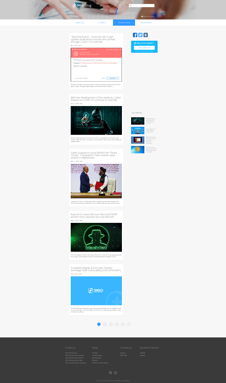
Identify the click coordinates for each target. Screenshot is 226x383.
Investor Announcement (100, 363)
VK (145, 35)
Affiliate (142, 353)
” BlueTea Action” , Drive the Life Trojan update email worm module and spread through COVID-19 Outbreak (93, 39)
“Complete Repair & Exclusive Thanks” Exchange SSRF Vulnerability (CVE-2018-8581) (96, 269)
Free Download (144, 48)
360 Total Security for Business (75, 363)
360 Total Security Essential (74, 355)
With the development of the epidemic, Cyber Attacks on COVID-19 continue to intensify (96, 99)
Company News (124, 22)
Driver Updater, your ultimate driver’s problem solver (151, 130)
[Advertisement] (144, 82)
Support (122, 353)
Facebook (135, 35)
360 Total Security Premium (74, 358)
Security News (146, 22)
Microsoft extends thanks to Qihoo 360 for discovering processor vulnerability (151, 150)
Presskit (94, 360)
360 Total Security (71, 353)
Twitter (140, 35)
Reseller (142, 355)
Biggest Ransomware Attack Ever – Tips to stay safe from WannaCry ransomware (151, 140)
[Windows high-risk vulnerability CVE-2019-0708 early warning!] (150, 121)
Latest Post (80, 22)
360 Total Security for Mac (74, 360)
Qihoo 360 (123, 355)
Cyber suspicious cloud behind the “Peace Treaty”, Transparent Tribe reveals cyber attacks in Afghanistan (94, 155)
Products (101, 22)
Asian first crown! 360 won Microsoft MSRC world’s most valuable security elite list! (94, 215)
